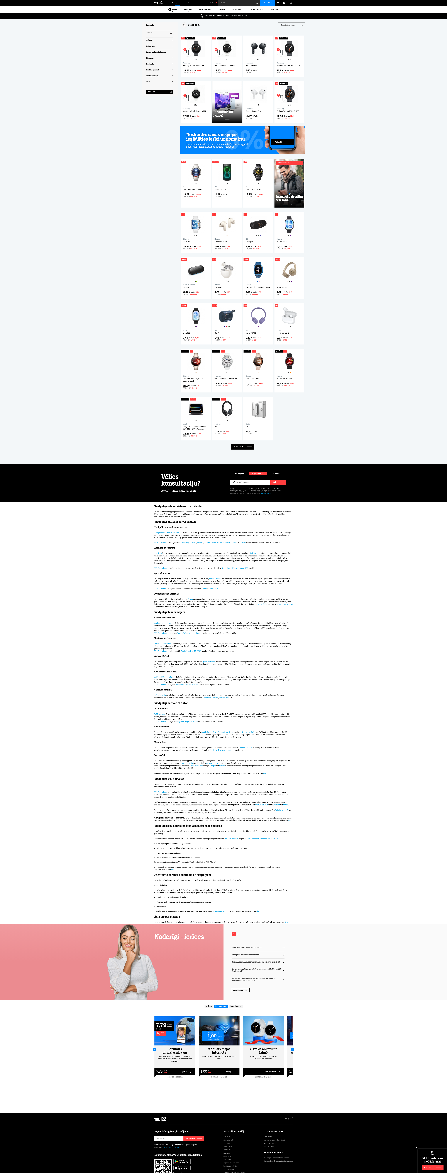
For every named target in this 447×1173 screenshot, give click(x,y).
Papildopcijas (274, 1166)
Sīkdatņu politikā (233, 1162)
